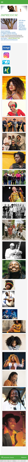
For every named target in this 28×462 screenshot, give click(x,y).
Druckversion (6, 457)
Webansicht (23, 457)
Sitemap (12, 457)
